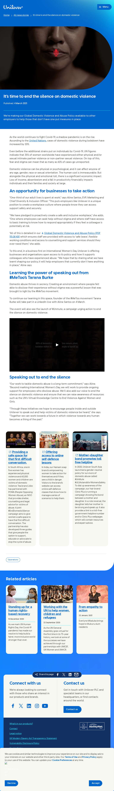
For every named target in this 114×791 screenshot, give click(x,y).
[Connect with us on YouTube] (45, 706)
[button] (20, 457)
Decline (11, 783)
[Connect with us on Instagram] (37, 706)
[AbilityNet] (92, 726)
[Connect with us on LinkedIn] (29, 706)
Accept (96, 783)
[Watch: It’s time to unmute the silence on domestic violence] (57, 344)
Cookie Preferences (62, 760)
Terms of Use (71, 757)
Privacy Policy (89, 757)
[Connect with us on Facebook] (13, 706)
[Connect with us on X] (21, 706)
